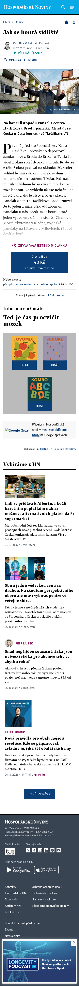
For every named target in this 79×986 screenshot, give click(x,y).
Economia (11, 899)
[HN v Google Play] (18, 870)
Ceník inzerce (13, 912)
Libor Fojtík (64, 110)
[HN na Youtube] (59, 850)
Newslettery (12, 936)
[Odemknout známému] (74, 22)
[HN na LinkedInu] (46, 850)
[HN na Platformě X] (28, 850)
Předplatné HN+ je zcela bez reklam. (56, 448)
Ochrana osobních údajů (47, 887)
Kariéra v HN (13, 905)
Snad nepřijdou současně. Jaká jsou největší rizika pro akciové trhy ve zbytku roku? (38, 657)
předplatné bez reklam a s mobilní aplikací (31, 284)
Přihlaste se (56, 295)
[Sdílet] (66, 22)
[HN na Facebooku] (34, 850)
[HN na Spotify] (52, 850)
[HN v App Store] (46, 870)
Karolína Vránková (25, 43)
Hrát (25, 365)
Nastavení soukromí (44, 899)
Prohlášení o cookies (44, 893)
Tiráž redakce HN (15, 893)
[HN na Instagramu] (40, 850)
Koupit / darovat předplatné (22, 923)
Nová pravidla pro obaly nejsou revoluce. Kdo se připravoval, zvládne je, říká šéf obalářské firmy (38, 743)
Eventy (9, 929)
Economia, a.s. (30, 828)
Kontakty (10, 887)
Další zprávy (39, 794)
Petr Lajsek (24, 643)
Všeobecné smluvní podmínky (50, 905)
